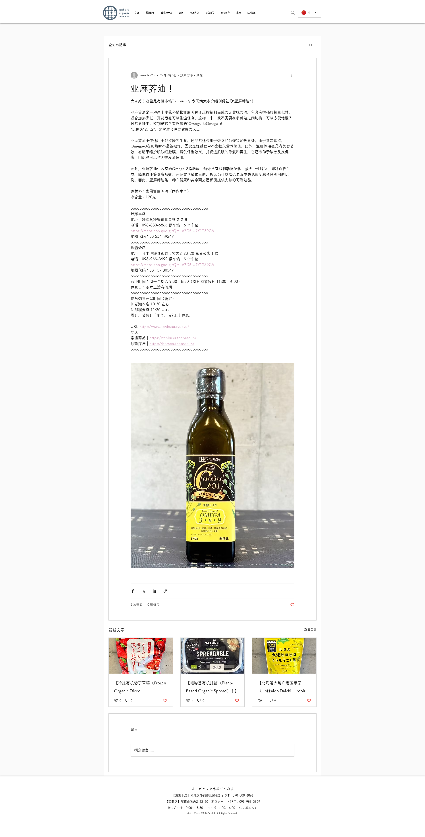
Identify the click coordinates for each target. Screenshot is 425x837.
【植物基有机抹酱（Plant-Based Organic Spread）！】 (212, 687)
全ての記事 (117, 45)
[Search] (293, 12)
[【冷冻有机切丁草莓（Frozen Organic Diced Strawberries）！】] (141, 656)
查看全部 (310, 629)
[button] (150, 12)
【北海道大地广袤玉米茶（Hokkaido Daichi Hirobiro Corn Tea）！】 (283, 688)
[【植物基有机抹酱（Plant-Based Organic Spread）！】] (213, 656)
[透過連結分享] (165, 591)
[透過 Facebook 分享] (133, 591)
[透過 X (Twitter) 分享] (143, 591)
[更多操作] (291, 75)
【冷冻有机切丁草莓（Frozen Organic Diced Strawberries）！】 (140, 688)
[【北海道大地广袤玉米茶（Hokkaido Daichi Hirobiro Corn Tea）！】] (284, 656)
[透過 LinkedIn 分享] (154, 591)
